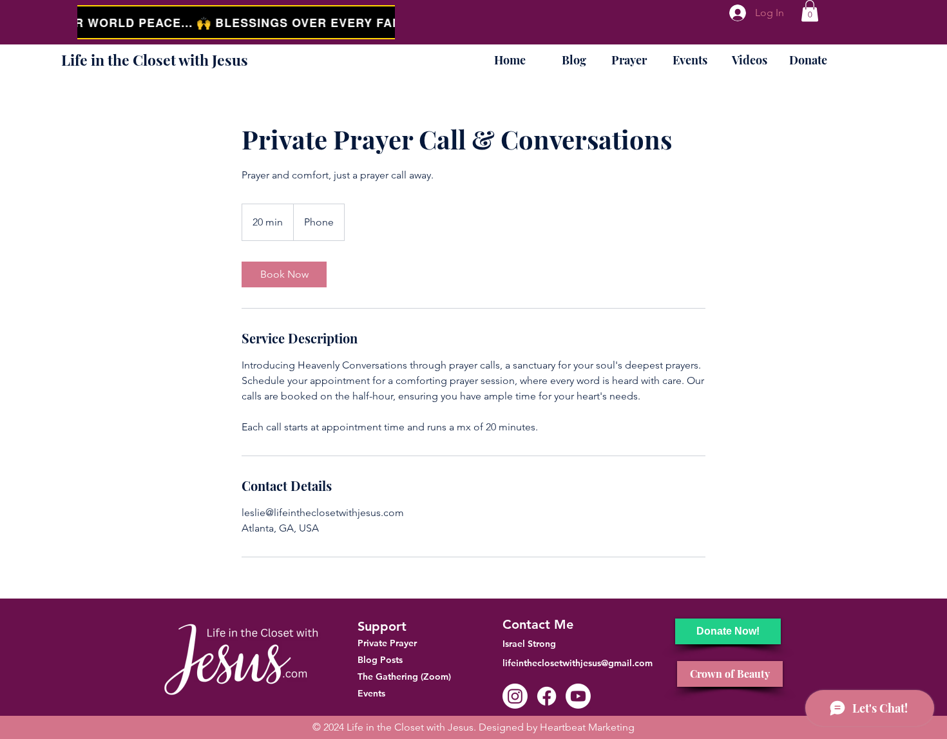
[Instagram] (515, 696)
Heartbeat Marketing (587, 727)
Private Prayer (387, 643)
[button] (810, 10)
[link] (284, 274)
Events (371, 693)
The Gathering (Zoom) (404, 676)
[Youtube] (578, 696)
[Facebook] (546, 696)
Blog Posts (380, 660)
